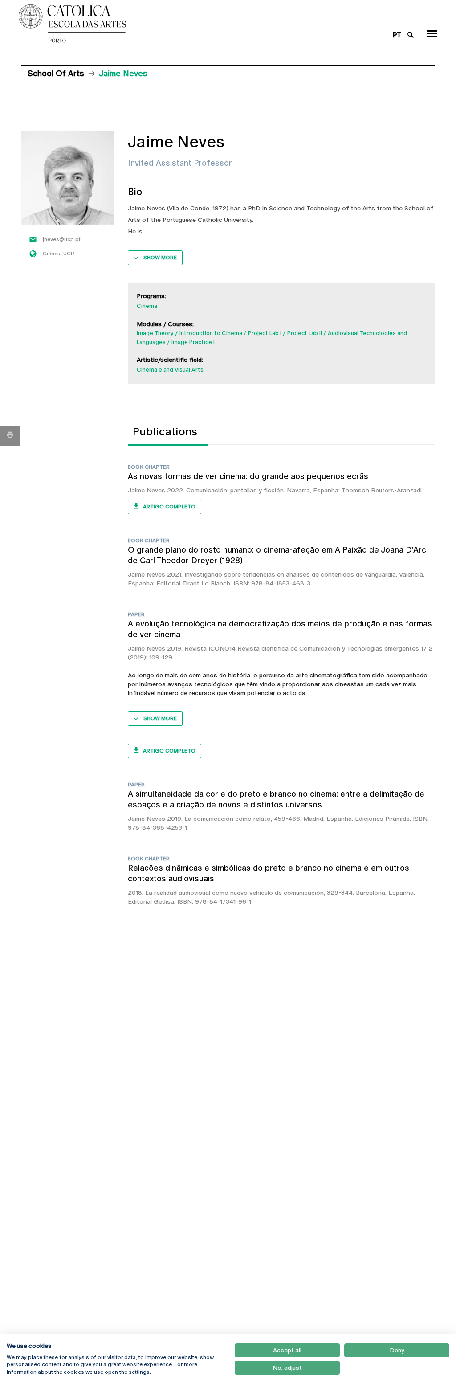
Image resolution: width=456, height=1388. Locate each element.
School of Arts (56, 73)
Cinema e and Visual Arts (170, 369)
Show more (160, 257)
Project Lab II (304, 333)
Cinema (147, 306)
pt (397, 35)
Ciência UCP (58, 253)
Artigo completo (169, 507)
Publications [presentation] (165, 431)
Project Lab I (264, 333)
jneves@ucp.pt (62, 239)
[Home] (192, 23)
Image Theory (155, 333)
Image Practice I (193, 342)
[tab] (168, 431)
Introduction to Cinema (210, 333)
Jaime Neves (146, 490)
